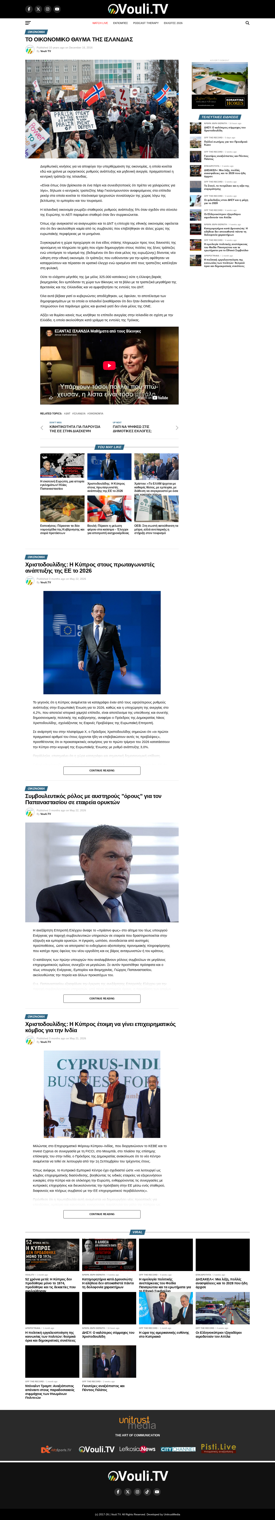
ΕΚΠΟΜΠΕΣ (120, 23)
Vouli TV (45, 51)
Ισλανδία (79, 414)
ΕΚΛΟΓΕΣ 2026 (173, 23)
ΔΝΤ (67, 414)
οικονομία (96, 414)
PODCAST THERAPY (146, 23)
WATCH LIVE (100, 23)
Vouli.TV (45, 582)
